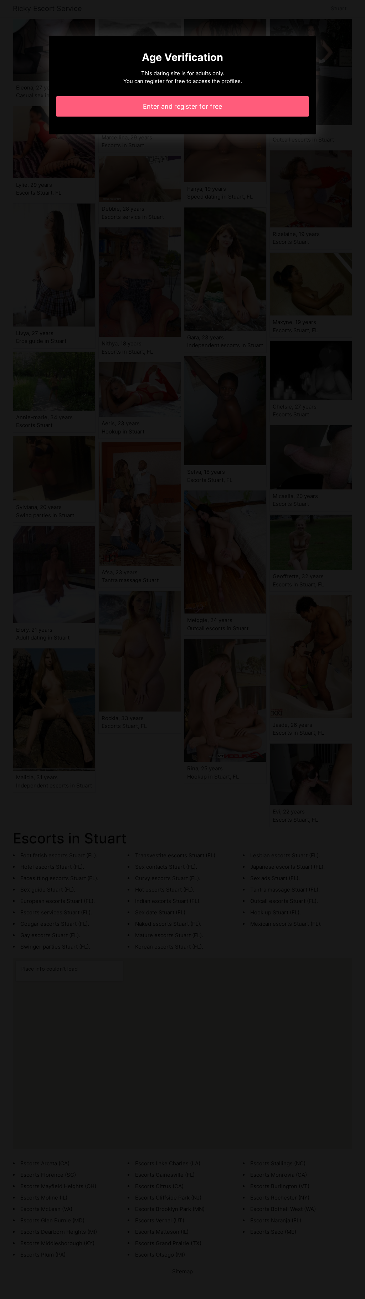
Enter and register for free (182, 106)
